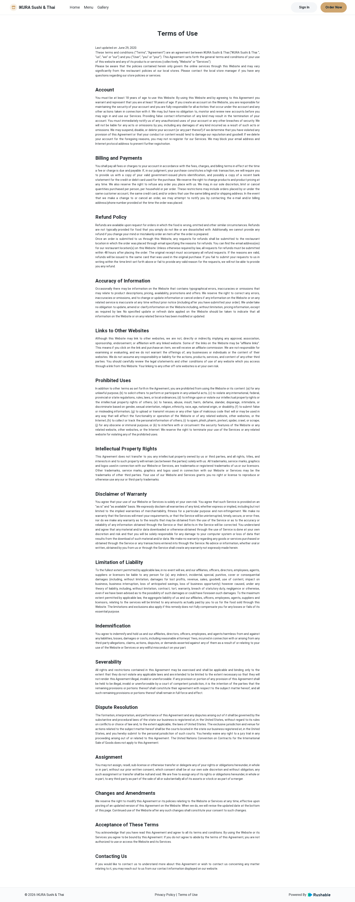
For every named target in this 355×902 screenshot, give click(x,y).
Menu (88, 7)
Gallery (103, 7)
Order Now (333, 7)
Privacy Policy (165, 895)
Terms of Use (188, 895)
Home (75, 7)
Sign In (304, 7)
